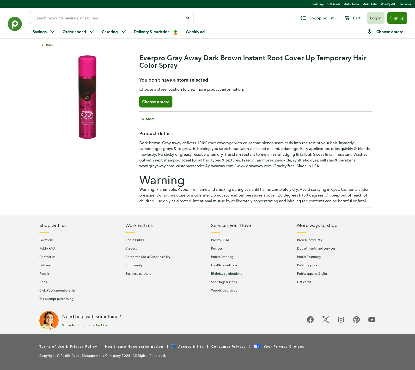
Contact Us (98, 325)
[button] (375, 18)
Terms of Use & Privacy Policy (68, 346)
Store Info (70, 325)
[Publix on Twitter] (326, 322)
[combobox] (109, 18)
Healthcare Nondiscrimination (134, 346)
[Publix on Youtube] (372, 322)
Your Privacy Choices (283, 346)
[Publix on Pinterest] (356, 322)
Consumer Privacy (228, 346)
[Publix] (15, 25)
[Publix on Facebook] (310, 322)
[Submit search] (188, 18)
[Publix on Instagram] (341, 322)
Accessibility (190, 346)
